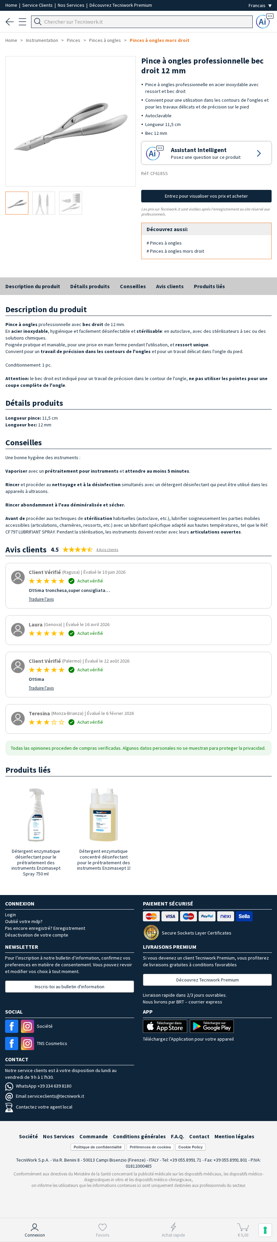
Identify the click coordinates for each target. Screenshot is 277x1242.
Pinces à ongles (105, 40)
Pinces (73, 40)
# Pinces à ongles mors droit (175, 251)
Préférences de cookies (150, 1146)
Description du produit (32, 286)
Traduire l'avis (41, 599)
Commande (93, 1136)
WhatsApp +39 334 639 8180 (43, 1086)
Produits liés (209, 286)
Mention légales (234, 1136)
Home (11, 5)
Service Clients (38, 5)
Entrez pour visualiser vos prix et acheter (206, 196)
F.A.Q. (177, 1136)
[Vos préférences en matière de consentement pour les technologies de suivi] (265, 1230)
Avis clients (170, 286)
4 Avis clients (107, 549)
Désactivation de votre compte (36, 935)
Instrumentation (42, 40)
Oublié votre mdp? (24, 921)
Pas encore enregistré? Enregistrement (45, 928)
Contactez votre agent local (44, 1107)
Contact (199, 1136)
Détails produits (90, 286)
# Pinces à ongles (164, 243)
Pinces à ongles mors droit (160, 40)
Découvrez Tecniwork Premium (121, 5)
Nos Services (71, 5)
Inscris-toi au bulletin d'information (69, 987)
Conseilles (133, 286)
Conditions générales (139, 1136)
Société (28, 1136)
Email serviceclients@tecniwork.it (50, 1096)
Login (10, 915)
